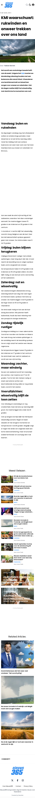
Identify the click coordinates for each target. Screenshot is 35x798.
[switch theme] (30, 4)
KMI (22, 73)
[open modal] (33, 5)
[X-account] (12, 780)
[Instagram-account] (23, 780)
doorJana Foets (18, 492)
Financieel (17, 562)
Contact (18, 786)
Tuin (15, 480)
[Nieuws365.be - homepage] (8, 4)
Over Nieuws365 (8, 786)
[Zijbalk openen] (2, 5)
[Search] (27, 5)
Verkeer (16, 550)
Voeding (16, 490)
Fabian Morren (9, 66)
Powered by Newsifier (17, 795)
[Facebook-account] (17, 780)
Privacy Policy (28, 786)
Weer (15, 502)
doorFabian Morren (19, 482)
